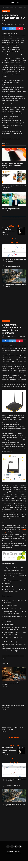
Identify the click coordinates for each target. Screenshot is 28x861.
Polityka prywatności (14, 854)
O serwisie (10, 851)
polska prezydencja (14, 138)
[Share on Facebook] (5, 28)
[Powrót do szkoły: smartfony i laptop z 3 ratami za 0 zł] (14, 177)
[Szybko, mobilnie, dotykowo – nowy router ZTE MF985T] (14, 719)
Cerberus (10, 656)
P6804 (16, 656)
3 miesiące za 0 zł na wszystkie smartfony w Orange (11, 209)
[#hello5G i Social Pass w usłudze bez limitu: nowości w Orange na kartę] (14, 154)
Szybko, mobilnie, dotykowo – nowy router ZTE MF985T (12, 728)
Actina (4, 656)
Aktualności (6, 11)
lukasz (8, 24)
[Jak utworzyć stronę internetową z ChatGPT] (14, 276)
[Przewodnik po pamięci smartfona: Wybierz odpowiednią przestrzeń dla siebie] (22, 231)
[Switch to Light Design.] (18, 2)
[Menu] (13, 2)
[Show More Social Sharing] (24, 28)
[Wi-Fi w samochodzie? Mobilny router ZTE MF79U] (14, 696)
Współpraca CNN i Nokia (13, 266)
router (22, 656)
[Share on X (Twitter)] (12, 28)
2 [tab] (14, 239)
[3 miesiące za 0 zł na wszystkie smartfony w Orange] (14, 199)
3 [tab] (15, 239)
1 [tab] (12, 239)
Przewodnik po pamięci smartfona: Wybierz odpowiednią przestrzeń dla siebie (9, 230)
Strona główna (5, 7)
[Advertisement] (14, 303)
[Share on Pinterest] (19, 28)
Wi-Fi (4, 658)
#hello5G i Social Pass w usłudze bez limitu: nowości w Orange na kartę (12, 164)
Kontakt (17, 851)
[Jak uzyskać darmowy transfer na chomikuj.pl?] (14, 250)
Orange (5, 138)
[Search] (20, 2)
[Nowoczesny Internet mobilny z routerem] (14, 674)
